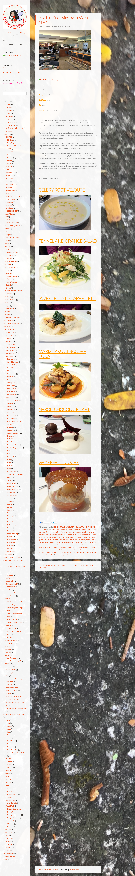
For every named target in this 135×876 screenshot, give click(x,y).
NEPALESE (9, 175)
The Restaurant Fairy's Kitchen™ (14, 83)
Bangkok (9, 847)
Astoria (9, 504)
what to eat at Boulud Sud (74, 550)
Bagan (8, 836)
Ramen (9, 161)
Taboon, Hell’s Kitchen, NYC (86, 565)
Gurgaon (9, 797)
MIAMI (8, 625)
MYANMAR (8, 833)
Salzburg (9, 762)
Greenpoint (11, 383)
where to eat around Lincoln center (52, 552)
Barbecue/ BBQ (10, 190)
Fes (8, 744)
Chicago (8, 637)
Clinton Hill (11, 409)
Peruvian (9, 258)
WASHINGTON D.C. (11, 691)
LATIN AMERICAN (11, 252)
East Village (11, 418)
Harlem (9, 436)
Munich (8, 782)
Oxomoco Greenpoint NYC (12, 557)
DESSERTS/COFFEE (11, 223)
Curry (9, 155)
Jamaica (9, 528)
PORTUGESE (9, 294)
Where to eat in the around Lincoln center (76, 552)
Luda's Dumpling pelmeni (11, 323)
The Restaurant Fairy (14, 32)
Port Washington (11, 347)
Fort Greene (11, 380)
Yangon (8, 841)
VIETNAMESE (10, 184)
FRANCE (7, 773)
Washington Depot (12, 593)
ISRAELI (7, 244)
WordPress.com (74, 870)
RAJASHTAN (10, 806)
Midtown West (80, 527)
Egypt (8, 723)
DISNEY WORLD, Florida (14, 602)
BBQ (8, 170)
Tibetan (7, 312)
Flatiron (10, 427)
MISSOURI (8, 649)
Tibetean (8, 315)
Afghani (8, 270)
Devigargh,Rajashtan (14, 809)
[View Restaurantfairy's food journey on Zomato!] (15, 58)
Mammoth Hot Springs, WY (16, 708)
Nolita (9, 463)
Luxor (9, 735)
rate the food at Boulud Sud (54, 542)
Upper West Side (13, 489)
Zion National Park (12, 688)
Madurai (10, 827)
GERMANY (8, 779)
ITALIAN (62, 527)
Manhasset (9, 341)
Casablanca (11, 741)
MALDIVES (8, 830)
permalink (66, 555)
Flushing (10, 516)
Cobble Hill (11, 365)
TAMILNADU (10, 821)
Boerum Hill (11, 359)
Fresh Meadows (12, 522)
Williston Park (11, 350)
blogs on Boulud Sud (86, 534)
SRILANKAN (10, 178)
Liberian (8, 113)
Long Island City (12, 534)
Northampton (10, 643)
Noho (9, 460)
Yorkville (10, 498)
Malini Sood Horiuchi (63, 26)
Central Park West (13, 400)
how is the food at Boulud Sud (65, 540)
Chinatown (10, 406)
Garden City (10, 332)
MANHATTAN (70, 527)
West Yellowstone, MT (13, 661)
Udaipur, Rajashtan (13, 818)
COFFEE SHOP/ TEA (11, 211)
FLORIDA (8, 599)
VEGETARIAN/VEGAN (12, 318)
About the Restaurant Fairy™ (13, 44)
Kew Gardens (11, 531)
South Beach (11, 628)
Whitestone (11, 548)
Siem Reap (9, 770)
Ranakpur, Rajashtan (14, 815)
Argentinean (10, 255)
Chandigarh (10, 791)
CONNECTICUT (10, 587)
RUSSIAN (8, 297)
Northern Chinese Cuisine (16, 146)
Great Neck (10, 335)
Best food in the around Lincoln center (65, 529)
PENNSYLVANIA (10, 670)
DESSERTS (8, 220)
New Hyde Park (11, 344)
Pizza (7, 249)
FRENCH (56, 527)
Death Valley (10, 581)
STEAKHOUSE (9, 309)
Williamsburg (11, 394)
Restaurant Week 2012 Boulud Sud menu (51, 545)
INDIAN (8, 149)
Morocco (9, 738)
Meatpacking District (14, 448)
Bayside (9, 507)
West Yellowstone (12, 658)
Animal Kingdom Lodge (15, 608)
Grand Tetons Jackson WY (14, 696)
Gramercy (10, 430)
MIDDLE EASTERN (11, 267)
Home (5, 40)
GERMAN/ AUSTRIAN (12, 238)
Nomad (9, 466)
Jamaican (9, 205)
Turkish (8, 285)
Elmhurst (10, 513)
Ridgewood (11, 543)
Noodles (10, 158)
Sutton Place (11, 471)
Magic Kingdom (12, 619)
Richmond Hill (11, 540)
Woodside (10, 551)
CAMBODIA (9, 767)
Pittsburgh (9, 673)
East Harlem (11, 415)
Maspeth (10, 537)
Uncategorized (8, 853)
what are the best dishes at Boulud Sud (54, 550)
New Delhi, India (11, 803)
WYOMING (8, 693)
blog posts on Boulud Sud (71, 534)
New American (11, 125)
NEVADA (8, 664)
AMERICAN (8, 119)
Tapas (8, 306)
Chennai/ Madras (11, 794)
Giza (8, 732)
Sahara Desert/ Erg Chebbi (16, 753)
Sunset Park (11, 392)
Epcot (9, 611)
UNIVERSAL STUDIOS (13, 631)
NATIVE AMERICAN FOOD (13, 291)
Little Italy (10, 442)
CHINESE (9, 137)
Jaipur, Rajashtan (12, 812)
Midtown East (12, 451)
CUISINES (6, 104)
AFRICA (7, 720)
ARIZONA (8, 563)
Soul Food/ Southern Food (14, 128)
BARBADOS (8, 765)
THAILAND (8, 844)
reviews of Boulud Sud (67, 547)
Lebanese (9, 279)
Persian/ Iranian (11, 282)
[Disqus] (68, 600)
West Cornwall (11, 596)
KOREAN (9, 167)
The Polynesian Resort (14, 622)
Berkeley (9, 578)
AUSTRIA (8, 759)
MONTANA (8, 655)
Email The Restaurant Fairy (12, 73)
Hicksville (9, 338)
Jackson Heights (12, 525)
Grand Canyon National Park (15, 566)
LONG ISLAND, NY (11, 329)
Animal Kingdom (12, 605)
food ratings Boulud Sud (65, 537)
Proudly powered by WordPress (48, 870)
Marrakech (11, 747)
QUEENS (9, 501)
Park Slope (11, 386)
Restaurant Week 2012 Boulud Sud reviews (76, 545)
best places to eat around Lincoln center (55, 532)
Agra (7, 788)
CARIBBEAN (9, 202)
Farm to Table (10, 122)
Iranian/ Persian (11, 276)
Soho (9, 468)
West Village (11, 492)
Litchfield (9, 590)
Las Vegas (9, 667)
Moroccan (9, 116)
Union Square (11, 483)
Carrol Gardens (12, 362)
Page (7, 572)
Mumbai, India (10, 800)
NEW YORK (88, 527)
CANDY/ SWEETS (10, 199)
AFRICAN (8, 107)
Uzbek (5, 859)
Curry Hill (10, 412)
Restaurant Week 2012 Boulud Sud (86, 542)
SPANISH (8, 303)
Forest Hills (11, 519)
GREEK (7, 241)
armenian (9, 273)
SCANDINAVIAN (10, 300)
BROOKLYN (10, 356)
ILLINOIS (8, 634)
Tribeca (9, 480)
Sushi (9, 164)
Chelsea (10, 403)
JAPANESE (9, 152)
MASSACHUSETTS (11, 640)
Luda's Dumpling (8, 320)
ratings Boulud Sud (69, 542)
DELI (6, 217)
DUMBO (10, 377)
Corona (9, 510)
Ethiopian (9, 110)
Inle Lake (9, 839)
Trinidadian (9, 208)
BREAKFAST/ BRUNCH (12, 196)
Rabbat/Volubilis (12, 750)
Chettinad (10, 824)
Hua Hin (8, 850)
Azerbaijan (8, 187)
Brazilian (7, 193)
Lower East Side (12, 445)
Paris (7, 776)
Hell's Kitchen (12, 439)
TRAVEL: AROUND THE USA (12, 560)
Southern (9, 131)
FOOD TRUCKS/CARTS (12, 226)
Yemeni (8, 288)
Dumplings (10, 143)
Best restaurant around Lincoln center (79, 532)
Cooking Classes (10, 856)
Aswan (9, 726)
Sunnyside (10, 545)
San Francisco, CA (12, 584)
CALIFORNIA (9, 575)
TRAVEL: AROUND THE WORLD (13, 714)
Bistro (8, 232)
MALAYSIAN (10, 172)
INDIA (7, 785)
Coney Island (11, 374)
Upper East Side (12, 486)
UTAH (7, 676)
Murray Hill (11, 457)
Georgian (8, 235)
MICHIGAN (8, 646)
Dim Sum (10, 140)
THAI (8, 181)
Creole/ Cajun (9, 214)
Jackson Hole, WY (12, 699)
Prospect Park (12, 389)
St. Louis (8, 652)
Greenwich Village (13, 433)
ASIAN (7, 134)
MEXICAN (8, 264)
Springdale (9, 685)
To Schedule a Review (10, 68)
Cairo (9, 729)
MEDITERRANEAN (11, 261)
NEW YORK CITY (10, 353)
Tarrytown (8, 554)
